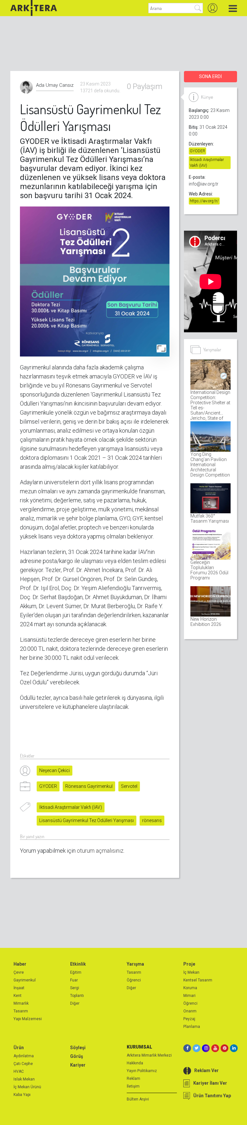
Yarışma (135, 964)
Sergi (74, 988)
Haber (20, 964)
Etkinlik (78, 964)
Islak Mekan (24, 1079)
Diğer (74, 1003)
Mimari (189, 995)
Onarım (190, 1011)
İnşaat (19, 988)
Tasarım (21, 1011)
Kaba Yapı (22, 1094)
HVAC (19, 1071)
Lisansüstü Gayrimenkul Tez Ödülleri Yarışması (86, 820)
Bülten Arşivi (138, 1099)
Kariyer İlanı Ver (210, 1083)
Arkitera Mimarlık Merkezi (149, 1055)
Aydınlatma (24, 1056)
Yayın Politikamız (142, 1071)
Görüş (76, 1056)
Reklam (133, 1078)
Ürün (19, 1047)
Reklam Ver (206, 1070)
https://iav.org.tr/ (204, 201)
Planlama (191, 1026)
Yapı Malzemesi (28, 1019)
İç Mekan (191, 972)
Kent (18, 995)
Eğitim (75, 972)
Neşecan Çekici (54, 770)
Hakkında (135, 1063)
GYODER (48, 786)
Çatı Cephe (23, 1063)
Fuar (74, 980)
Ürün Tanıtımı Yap (212, 1095)
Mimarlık (21, 1003)
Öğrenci (134, 980)
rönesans (152, 820)
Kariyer (78, 1065)
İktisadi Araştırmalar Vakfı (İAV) (70, 807)
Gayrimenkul (25, 980)
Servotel (129, 786)
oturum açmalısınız (100, 850)
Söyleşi (78, 1047)
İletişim (133, 1086)
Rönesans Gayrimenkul (89, 786)
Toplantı (77, 995)
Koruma (190, 988)
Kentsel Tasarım (197, 980)
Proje (189, 964)
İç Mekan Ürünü (27, 1087)
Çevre (19, 972)
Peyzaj (189, 1019)
